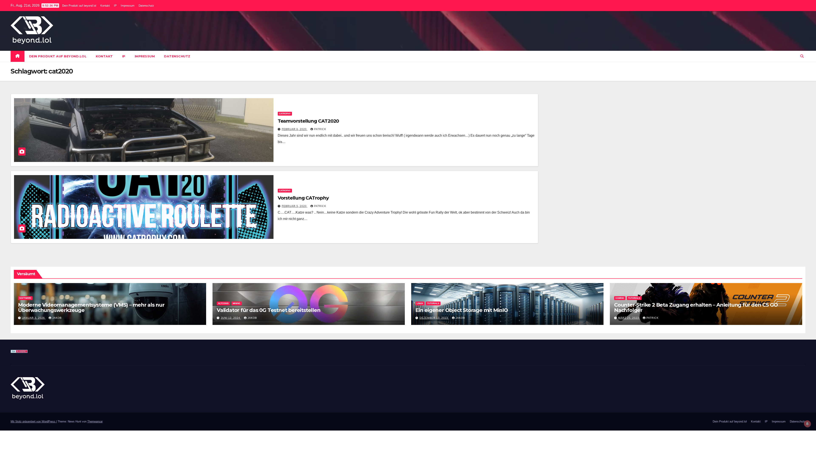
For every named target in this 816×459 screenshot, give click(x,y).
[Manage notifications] (807, 423)
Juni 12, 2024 (231, 317)
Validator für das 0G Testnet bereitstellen (268, 310)
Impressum (128, 5)
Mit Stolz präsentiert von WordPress (33, 421)
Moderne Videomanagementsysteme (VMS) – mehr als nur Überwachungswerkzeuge (91, 307)
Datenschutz (146, 5)
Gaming (619, 298)
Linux (420, 303)
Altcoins (223, 303)
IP (115, 5)
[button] (802, 56)
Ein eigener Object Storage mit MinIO (461, 310)
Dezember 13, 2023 (434, 317)
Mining (236, 303)
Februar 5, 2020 (294, 206)
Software (25, 298)
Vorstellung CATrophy (303, 198)
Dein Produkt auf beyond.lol (79, 5)
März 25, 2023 (629, 317)
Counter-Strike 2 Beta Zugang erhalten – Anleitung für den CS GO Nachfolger (696, 307)
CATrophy (285, 113)
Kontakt (105, 5)
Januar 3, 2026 (34, 317)
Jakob (57, 317)
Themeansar (95, 421)
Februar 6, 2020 (294, 129)
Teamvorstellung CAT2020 (308, 121)
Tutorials (433, 303)
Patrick (320, 129)
